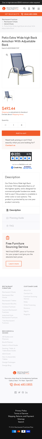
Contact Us (28, 293)
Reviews (27, 308)
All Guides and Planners (7, 338)
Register (27, 314)
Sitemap (21, 419)
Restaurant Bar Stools (7, 296)
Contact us (10, 145)
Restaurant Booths (9, 304)
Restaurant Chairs (9, 292)
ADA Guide (6, 354)
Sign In (26, 311)
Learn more (14, 264)
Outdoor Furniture (8, 307)
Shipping (5, 112)
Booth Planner (7, 342)
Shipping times (18, 114)
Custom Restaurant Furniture (9, 311)
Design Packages (8, 362)
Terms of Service (21, 413)
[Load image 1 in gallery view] (8, 96)
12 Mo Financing (30, 305)
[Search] (24, 8)
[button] (39, 8)
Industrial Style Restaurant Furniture (9, 316)
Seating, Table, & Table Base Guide (9, 349)
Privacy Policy (21, 411)
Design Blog (6, 365)
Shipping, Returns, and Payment (21, 416)
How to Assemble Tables (9, 358)
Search (21, 422)
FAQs (26, 302)
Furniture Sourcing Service (30, 298)
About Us (27, 290)
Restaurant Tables (9, 301)
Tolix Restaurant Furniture (8, 322)
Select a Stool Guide (10, 345)
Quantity (5, 120)
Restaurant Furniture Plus (24, 427)
